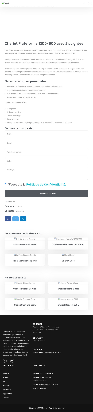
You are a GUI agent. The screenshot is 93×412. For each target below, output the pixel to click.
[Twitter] (15, 218)
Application (7, 394)
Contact (6, 398)
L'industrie (20, 211)
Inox (4, 381)
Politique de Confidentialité (43, 373)
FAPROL (6, 373)
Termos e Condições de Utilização (45, 384)
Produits (6, 377)
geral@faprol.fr (38, 352)
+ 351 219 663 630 (39, 340)
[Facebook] (8, 218)
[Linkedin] (23, 218)
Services (6, 386)
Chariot (19, 206)
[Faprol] (5, 3)
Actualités (7, 390)
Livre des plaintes (39, 388)
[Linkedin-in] (12, 361)
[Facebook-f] (5, 361)
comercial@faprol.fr (53, 352)
